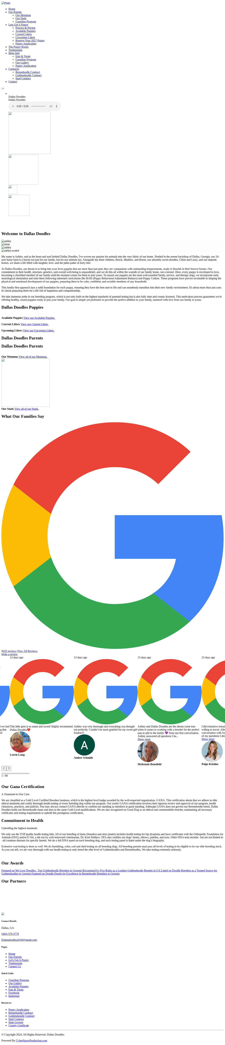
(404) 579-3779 (10, 933)
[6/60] (19, 773)
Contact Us (14, 966)
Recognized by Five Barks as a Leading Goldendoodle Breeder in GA (121, 870)
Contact (12, 81)
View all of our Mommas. (33, 356)
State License (15, 1022)
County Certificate (18, 1025)
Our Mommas (23, 15)
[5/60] (16, 773)
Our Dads (20, 18)
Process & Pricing (25, 27)
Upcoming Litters (25, 37)
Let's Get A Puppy (18, 960)
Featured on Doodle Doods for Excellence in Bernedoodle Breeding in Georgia (75, 873)
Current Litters (23, 34)
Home (11, 8)
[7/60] (22, 773)
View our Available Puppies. (39, 317)
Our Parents (15, 12)
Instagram (13, 995)
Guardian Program (25, 21)
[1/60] (5, 773)
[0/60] (2, 773)
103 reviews (9, 651)
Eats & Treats (22, 56)
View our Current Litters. (35, 324)
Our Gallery (22, 62)
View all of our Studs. (26, 408)
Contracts (13, 68)
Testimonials (15, 49)
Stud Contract (23, 78)
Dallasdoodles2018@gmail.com (19, 939)
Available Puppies (25, 31)
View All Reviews (27, 651)
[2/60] (8, 773)
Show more (144, 739)
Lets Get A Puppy (18, 24)
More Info (14, 53)
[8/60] (25, 773)
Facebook (13, 992)
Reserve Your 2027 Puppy (30, 40)
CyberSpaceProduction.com (31, 1040)
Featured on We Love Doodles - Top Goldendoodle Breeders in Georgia (41, 870)
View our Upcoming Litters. (38, 330)
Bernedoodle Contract (27, 72)
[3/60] (11, 773)
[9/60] (28, 773)
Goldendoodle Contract (28, 75)
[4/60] (14, 773)
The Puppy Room (18, 46)
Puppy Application (25, 43)
